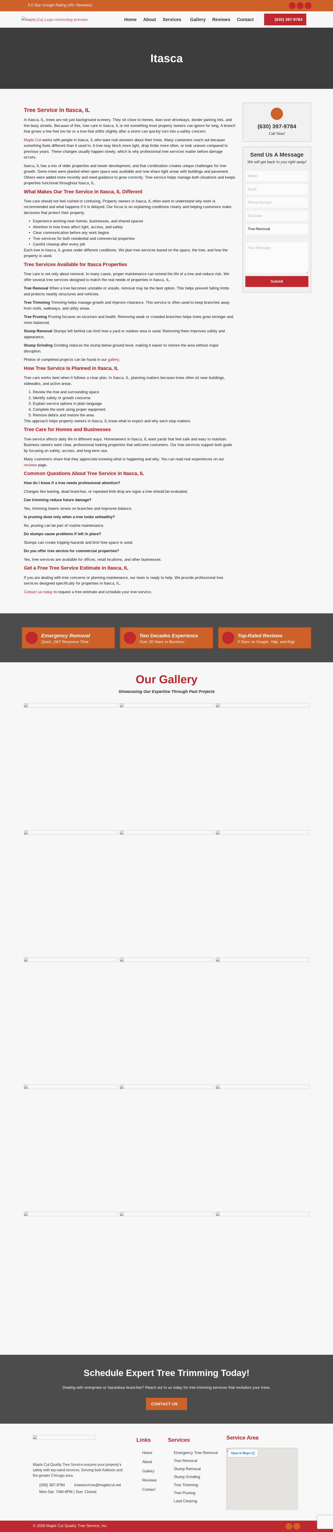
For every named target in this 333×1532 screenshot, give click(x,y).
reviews (30, 465)
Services (172, 19)
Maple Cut (32, 140)
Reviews (221, 19)
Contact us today (38, 592)
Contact (245, 19)
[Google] (292, 5)
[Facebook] (300, 5)
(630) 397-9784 (277, 126)
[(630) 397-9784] (277, 114)
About (149, 19)
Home (130, 19)
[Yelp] (308, 5)
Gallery (198, 19)
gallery (113, 359)
